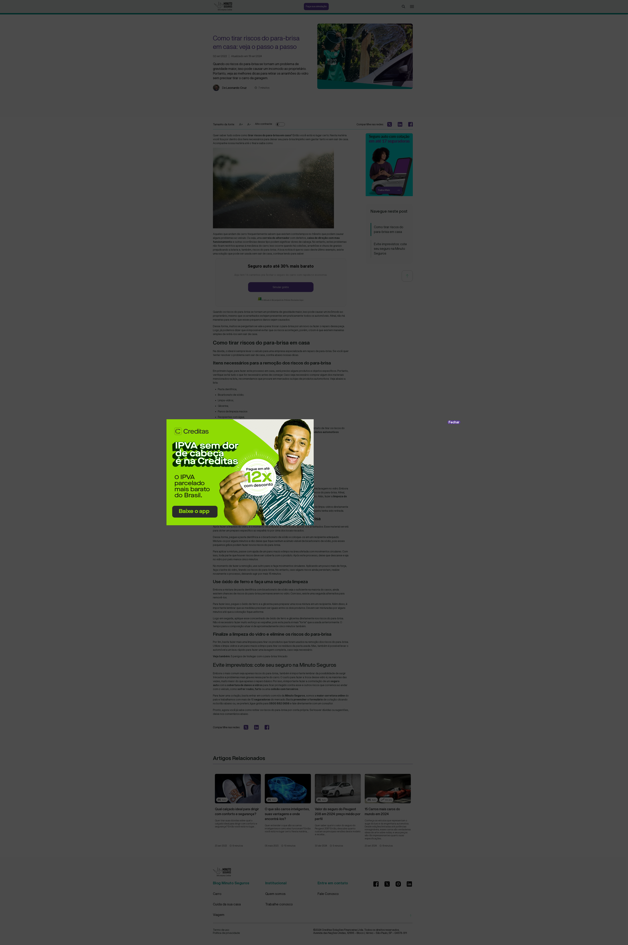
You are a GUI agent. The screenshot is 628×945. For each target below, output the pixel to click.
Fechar (454, 422)
